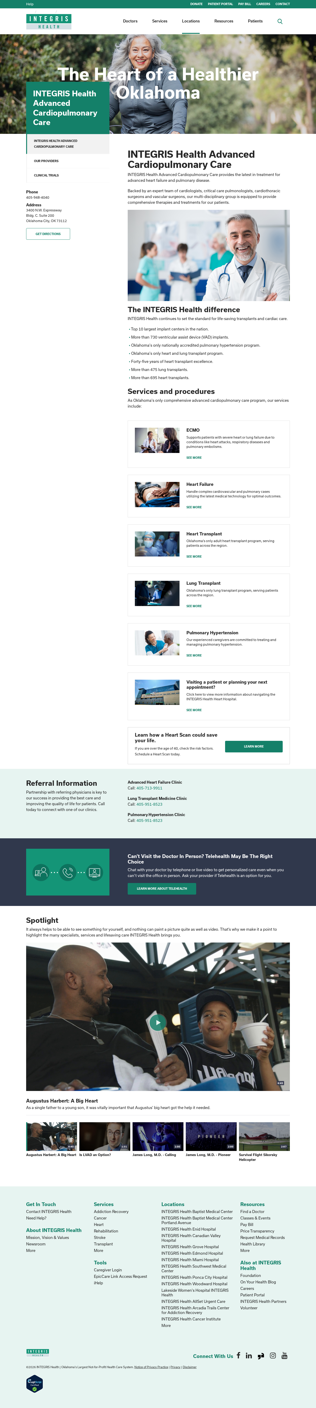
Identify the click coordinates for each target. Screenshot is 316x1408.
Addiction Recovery (111, 1211)
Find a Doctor (252, 1211)
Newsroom (36, 1244)
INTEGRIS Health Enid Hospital (188, 1229)
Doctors (130, 21)
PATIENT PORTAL (220, 4)
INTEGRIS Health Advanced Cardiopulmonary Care (55, 143)
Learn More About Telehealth (162, 888)
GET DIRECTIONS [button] (48, 234)
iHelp (98, 1283)
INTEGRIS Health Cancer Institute (191, 1319)
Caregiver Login (108, 1270)
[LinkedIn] (249, 1355)
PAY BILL (244, 4)
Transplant (103, 1244)
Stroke (99, 1237)
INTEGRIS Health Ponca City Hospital (194, 1277)
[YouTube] (285, 1355)
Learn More (254, 746)
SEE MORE (194, 457)
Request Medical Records (262, 1237)
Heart (99, 1224)
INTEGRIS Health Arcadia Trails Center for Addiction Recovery (195, 1310)
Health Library (252, 1244)
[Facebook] (238, 1355)
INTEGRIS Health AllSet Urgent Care (193, 1301)
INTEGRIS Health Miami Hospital (190, 1259)
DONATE (196, 4)
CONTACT (283, 4)
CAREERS (263, 4)
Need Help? (36, 1218)
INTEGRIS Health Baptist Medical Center (197, 1211)
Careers (247, 1288)
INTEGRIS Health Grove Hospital (190, 1247)
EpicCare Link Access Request (120, 1276)
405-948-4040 (37, 197)
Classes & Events (255, 1218)
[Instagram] (273, 1355)
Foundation (250, 1275)
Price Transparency (257, 1231)
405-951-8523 (149, 804)
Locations (191, 21)
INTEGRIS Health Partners (263, 1301)
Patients (255, 21)
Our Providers (46, 161)
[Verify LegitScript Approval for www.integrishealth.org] (34, 1383)
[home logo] (49, 25)
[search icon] (281, 21)
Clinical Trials (46, 175)
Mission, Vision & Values (47, 1237)
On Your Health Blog (258, 1282)
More (30, 1250)
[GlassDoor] (260, 1355)
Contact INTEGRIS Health (48, 1211)
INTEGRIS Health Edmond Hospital (192, 1253)
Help (30, 4)
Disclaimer (190, 1367)
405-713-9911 (149, 788)
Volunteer (248, 1308)
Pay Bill (246, 1224)
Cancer (100, 1218)
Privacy (175, 1367)
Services (159, 21)
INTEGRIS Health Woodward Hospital (194, 1284)
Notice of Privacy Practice (151, 1367)
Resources (223, 21)
